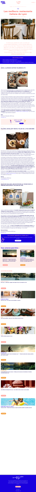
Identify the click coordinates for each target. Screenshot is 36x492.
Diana (12, 16)
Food (18, 8)
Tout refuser (18, 489)
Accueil (11, 6)
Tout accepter (18, 486)
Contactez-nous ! (18, 240)
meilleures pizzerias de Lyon (11, 173)
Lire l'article (3, 288)
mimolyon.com (3, 117)
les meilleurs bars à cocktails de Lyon (21, 111)
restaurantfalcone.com (5, 179)
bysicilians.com (3, 232)
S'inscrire (21, 123)
